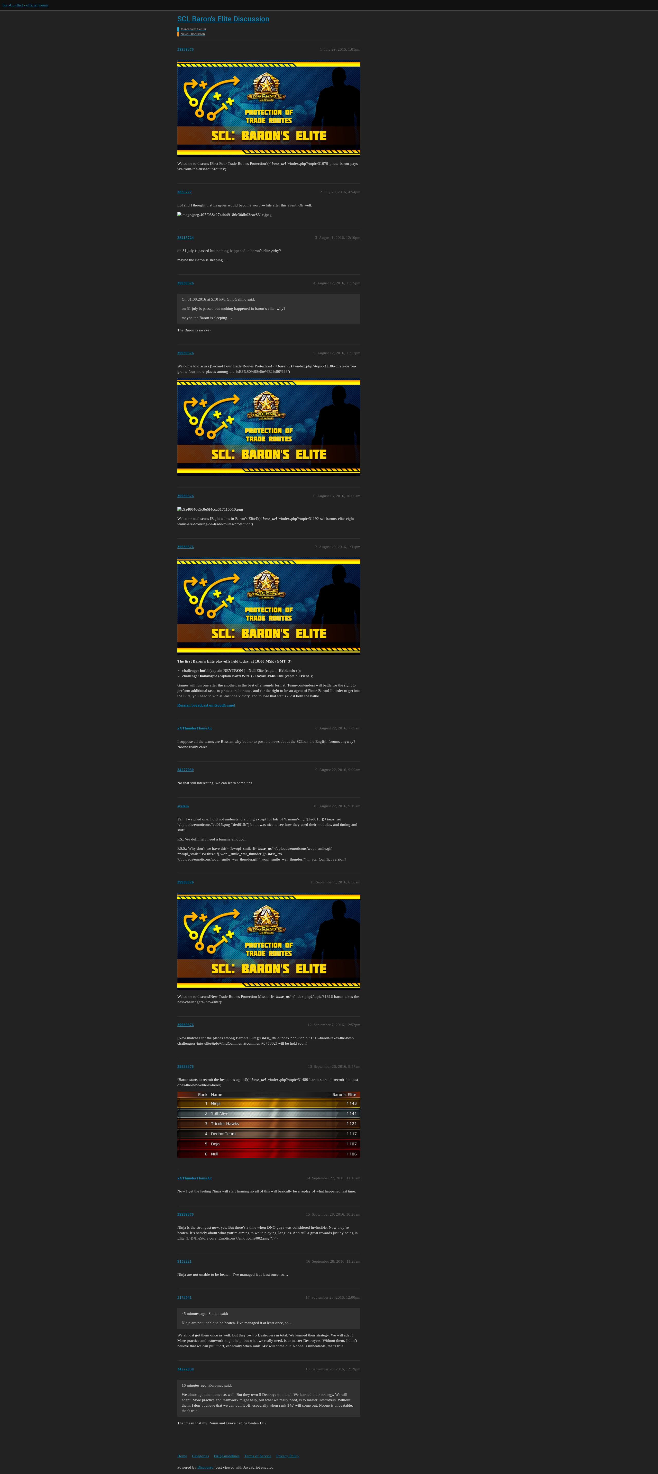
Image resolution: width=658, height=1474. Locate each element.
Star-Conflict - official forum (25, 5)
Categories (200, 1456)
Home (182, 1456)
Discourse (205, 1467)
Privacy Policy (287, 1456)
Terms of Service (257, 1456)
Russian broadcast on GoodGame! (206, 705)
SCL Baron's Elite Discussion (223, 19)
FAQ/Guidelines (227, 1456)
